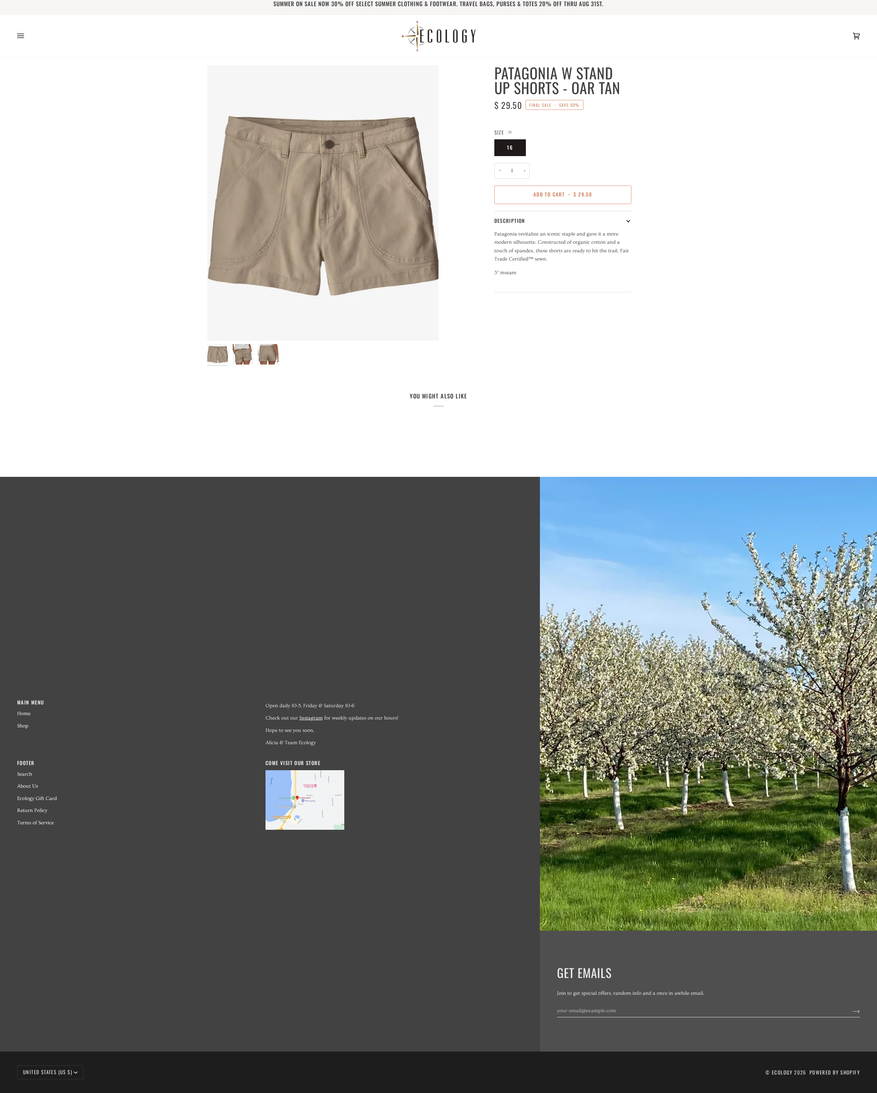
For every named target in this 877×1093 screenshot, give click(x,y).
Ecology (783, 1072)
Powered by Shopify (835, 1072)
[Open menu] (27, 36)
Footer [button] (25, 762)
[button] (385, 700)
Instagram (311, 718)
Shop (22, 726)
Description (509, 220)
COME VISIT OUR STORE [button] (292, 762)
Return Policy (32, 810)
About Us (27, 786)
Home (23, 713)
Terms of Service (35, 823)
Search (24, 774)
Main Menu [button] (30, 702)
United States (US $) (47, 1072)
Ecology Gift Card (37, 798)
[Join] (851, 1010)
